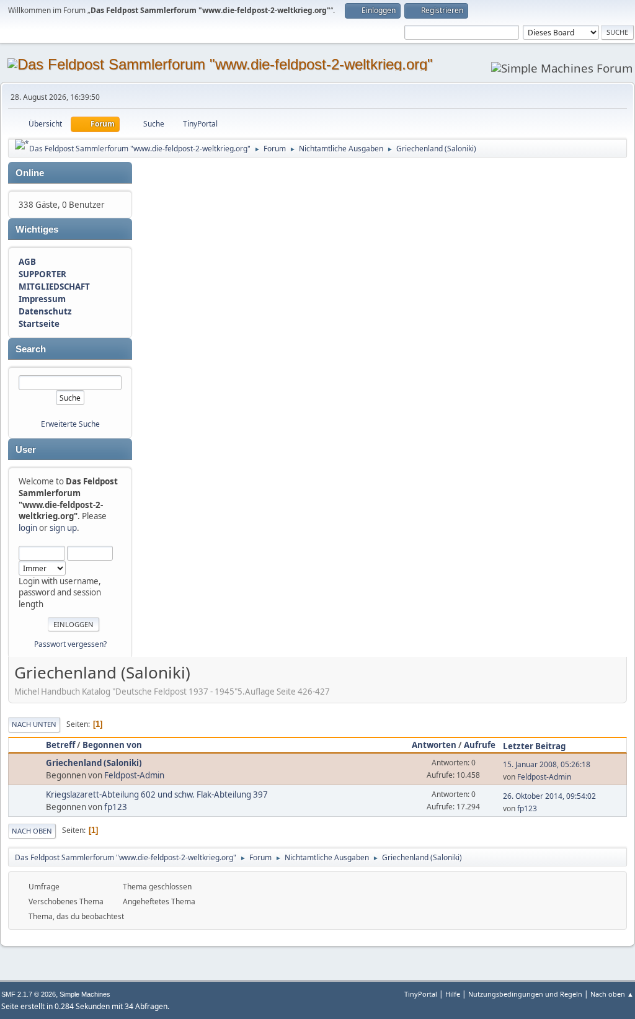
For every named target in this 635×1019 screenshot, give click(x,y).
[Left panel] (22, 144)
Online (30, 173)
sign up (63, 527)
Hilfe (452, 994)
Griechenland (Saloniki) (94, 762)
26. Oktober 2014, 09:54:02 (549, 796)
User (26, 450)
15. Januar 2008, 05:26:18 (546, 764)
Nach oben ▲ (612, 994)
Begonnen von (112, 744)
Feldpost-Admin (134, 775)
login (28, 527)
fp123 (115, 806)
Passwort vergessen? (70, 644)
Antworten (434, 744)
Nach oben (32, 830)
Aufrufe (479, 744)
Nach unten (34, 724)
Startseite (39, 323)
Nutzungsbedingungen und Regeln (525, 994)
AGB (27, 261)
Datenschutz (45, 311)
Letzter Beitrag (534, 746)
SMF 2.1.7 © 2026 (28, 994)
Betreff (60, 744)
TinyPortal (420, 994)
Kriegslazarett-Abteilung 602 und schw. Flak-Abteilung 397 (157, 794)
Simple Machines (85, 994)
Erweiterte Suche (70, 424)
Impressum (42, 299)
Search (31, 349)
